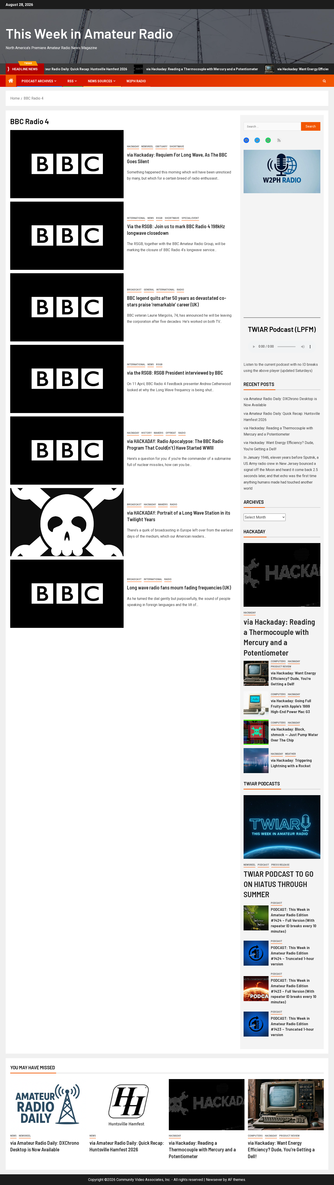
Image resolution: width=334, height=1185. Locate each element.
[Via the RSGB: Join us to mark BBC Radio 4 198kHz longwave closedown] (67, 236)
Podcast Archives (37, 81)
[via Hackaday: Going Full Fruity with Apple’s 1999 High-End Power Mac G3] (256, 703)
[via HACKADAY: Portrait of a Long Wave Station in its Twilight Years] (67, 522)
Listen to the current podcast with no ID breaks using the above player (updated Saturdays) (281, 367)
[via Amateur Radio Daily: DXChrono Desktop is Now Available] (48, 1104)
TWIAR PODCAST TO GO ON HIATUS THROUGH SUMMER (279, 884)
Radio (180, 289)
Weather (290, 754)
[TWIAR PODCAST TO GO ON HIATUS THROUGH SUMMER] (282, 827)
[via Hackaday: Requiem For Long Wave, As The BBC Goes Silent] (67, 164)
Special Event (190, 218)
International (136, 218)
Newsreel (147, 146)
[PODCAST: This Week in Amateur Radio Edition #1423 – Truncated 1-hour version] (256, 1024)
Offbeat (171, 433)
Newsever (214, 1179)
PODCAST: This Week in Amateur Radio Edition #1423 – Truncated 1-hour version (292, 1026)
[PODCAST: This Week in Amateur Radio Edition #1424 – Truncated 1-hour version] (256, 953)
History (146, 433)
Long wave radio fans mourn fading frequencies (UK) (179, 587)
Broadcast (134, 289)
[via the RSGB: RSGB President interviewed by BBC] (67, 379)
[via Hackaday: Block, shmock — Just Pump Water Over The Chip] (256, 732)
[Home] (10, 81)
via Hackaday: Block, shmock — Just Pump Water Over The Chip (294, 734)
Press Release (280, 865)
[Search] (324, 81)
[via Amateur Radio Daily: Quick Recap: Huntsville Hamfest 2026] (127, 1104)
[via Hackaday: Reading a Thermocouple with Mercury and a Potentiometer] (282, 575)
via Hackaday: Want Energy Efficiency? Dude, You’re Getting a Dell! (293, 678)
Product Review (281, 666)
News (150, 218)
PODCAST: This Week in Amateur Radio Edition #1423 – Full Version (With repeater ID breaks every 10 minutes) (293, 991)
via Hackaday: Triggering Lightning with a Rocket (291, 763)
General (149, 289)
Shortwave (176, 146)
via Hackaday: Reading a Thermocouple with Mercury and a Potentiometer (164, 69)
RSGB (159, 218)
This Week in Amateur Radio (89, 33)
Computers (278, 661)
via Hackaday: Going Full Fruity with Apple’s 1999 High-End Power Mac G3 (291, 706)
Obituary (161, 146)
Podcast (263, 865)
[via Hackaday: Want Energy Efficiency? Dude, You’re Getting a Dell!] (256, 673)
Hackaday (133, 146)
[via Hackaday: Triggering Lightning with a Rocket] (256, 760)
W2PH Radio (136, 81)
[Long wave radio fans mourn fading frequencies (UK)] (67, 594)
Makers (158, 433)
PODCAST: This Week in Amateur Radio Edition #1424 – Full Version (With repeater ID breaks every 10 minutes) (293, 920)
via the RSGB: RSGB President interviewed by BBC (175, 373)
